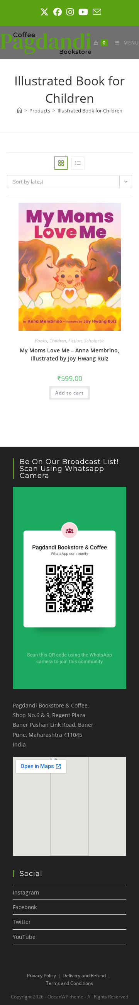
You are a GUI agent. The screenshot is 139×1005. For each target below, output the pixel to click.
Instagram (26, 892)
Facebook (25, 907)
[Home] (19, 110)
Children (57, 340)
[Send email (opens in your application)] (95, 12)
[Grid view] (61, 163)
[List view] (78, 163)
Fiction (75, 340)
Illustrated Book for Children (90, 110)
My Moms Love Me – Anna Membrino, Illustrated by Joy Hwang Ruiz (69, 354)
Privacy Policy (41, 975)
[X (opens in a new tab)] (44, 12)
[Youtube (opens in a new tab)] (83, 12)
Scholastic (94, 340)
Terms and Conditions (69, 983)
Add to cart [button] (69, 392)
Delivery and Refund (84, 975)
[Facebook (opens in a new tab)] (57, 12)
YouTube (24, 936)
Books (41, 340)
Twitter (22, 921)
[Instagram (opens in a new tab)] (70, 12)
